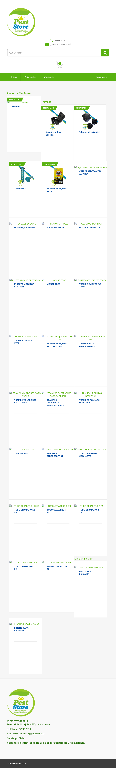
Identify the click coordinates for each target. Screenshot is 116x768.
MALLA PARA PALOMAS (85, 572)
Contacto (49, 77)
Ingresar (101, 77)
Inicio (14, 77)
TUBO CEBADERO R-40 (57, 567)
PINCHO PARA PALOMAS (21, 629)
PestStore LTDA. (17, 763)
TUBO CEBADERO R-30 (24, 567)
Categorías (30, 77)
